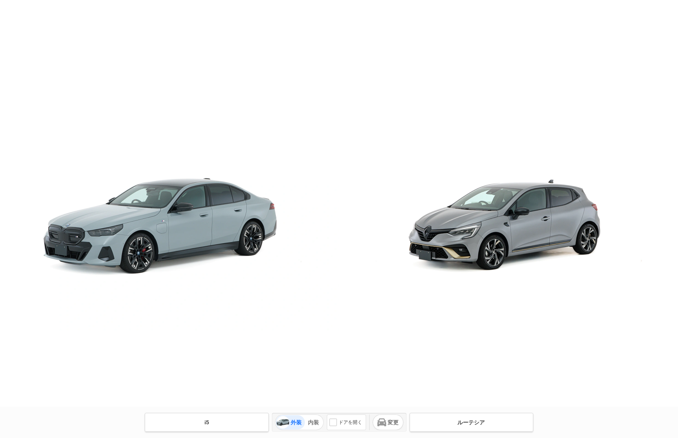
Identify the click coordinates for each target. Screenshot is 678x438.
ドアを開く (350, 422)
